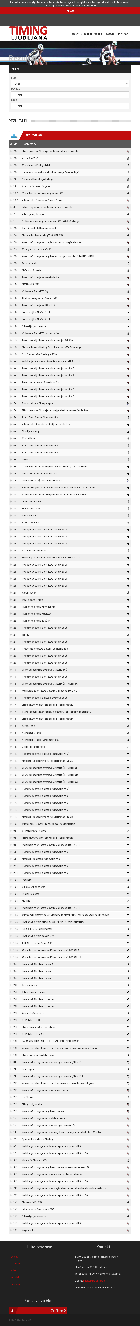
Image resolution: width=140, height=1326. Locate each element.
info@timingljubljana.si (94, 1280)
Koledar (14, 1270)
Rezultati (15, 1277)
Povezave (15, 1284)
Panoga (15, 88)
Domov (14, 1256)
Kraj (14, 100)
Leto (14, 77)
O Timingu (15, 1263)
